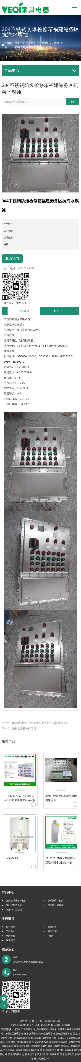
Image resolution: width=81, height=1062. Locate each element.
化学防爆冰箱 (31, 1033)
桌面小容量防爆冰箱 (25, 1029)
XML (37, 1025)
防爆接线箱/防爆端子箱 (51, 1050)
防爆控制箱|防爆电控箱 (27, 1050)
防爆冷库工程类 (50, 43)
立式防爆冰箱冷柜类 (16, 900)
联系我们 (12, 258)
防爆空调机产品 (62, 1046)
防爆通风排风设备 (58, 1042)
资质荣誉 (52, 926)
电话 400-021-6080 (20, 972)
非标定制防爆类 (14, 905)
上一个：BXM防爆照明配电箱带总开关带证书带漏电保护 (35, 722)
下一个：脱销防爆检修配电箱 (19, 728)
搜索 (72, 101)
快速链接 (8, 918)
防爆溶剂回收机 (16, 1054)
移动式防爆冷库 (42, 1058)
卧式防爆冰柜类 (55, 900)
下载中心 (10, 931)
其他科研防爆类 (55, 905)
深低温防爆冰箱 (64, 1033)
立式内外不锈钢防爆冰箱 (18, 1042)
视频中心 (52, 936)
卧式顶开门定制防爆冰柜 (43, 1037)
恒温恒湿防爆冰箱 (14, 1033)
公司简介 (10, 926)
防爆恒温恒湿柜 (22, 1046)
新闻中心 (10, 936)
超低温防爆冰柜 (22, 1037)
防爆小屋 (54, 1054)
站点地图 (45, 1025)
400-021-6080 (26, 268)
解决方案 (52, 931)
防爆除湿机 (74, 1042)
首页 (18, 43)
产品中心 (31, 43)
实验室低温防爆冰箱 (46, 1029)
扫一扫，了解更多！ (14, 302)
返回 (56, 310)
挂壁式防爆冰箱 (40, 1042)
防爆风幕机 (7, 1046)
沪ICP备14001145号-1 (22, 1025)
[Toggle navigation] (74, 7)
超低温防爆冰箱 (47, 1033)
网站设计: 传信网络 (60, 1025)
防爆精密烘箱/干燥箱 (41, 1046)
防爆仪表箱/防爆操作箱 (36, 1054)
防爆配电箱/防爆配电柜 (28, 47)
